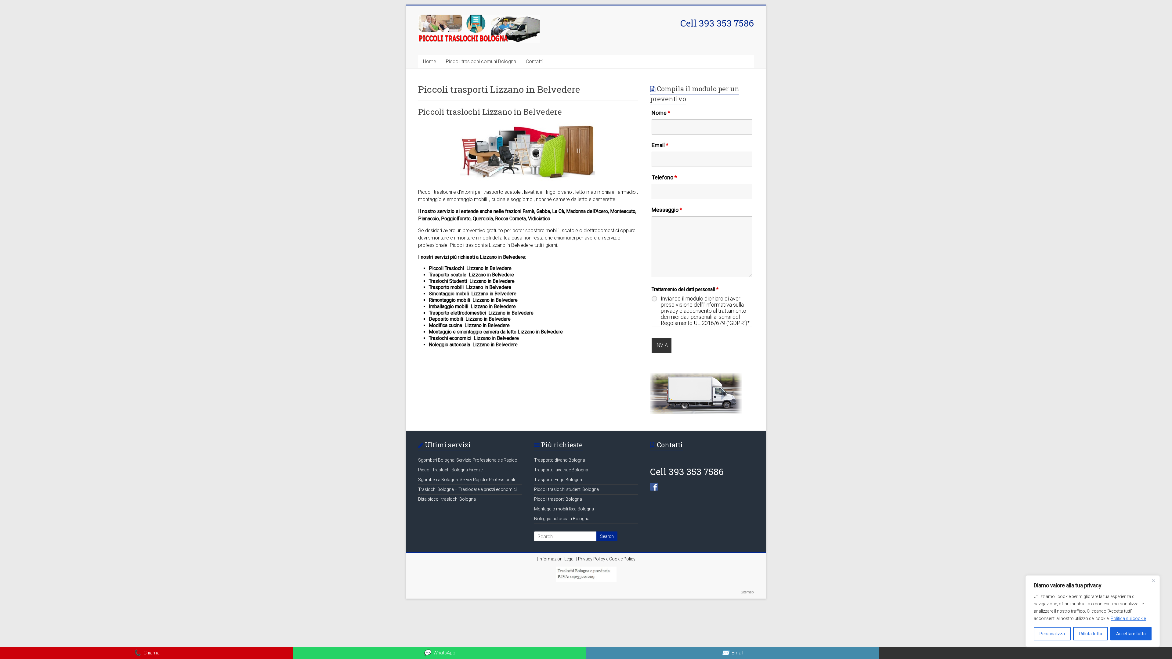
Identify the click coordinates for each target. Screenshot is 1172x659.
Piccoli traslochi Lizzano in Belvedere (490, 111)
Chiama (147, 652)
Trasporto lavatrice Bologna (561, 469)
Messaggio (667, 210)
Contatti (534, 61)
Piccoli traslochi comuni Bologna (481, 61)
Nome (661, 113)
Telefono (664, 177)
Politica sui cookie (1128, 618)
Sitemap (747, 592)
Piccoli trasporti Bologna (558, 499)
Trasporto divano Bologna (559, 460)
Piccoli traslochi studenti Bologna (566, 489)
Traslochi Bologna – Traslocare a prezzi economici (467, 489)
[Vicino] (1153, 580)
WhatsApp (439, 652)
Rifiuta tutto (1090, 633)
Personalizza (1052, 633)
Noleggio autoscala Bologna (561, 518)
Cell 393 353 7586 (717, 23)
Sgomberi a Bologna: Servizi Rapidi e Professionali (466, 479)
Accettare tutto (1131, 633)
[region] (1093, 611)
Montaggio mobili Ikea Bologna (564, 508)
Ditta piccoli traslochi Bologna (447, 499)
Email (660, 145)
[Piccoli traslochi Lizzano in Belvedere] (528, 125)
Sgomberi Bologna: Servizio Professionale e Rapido (467, 460)
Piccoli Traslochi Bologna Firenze (450, 469)
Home (429, 61)
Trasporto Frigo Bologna (558, 479)
